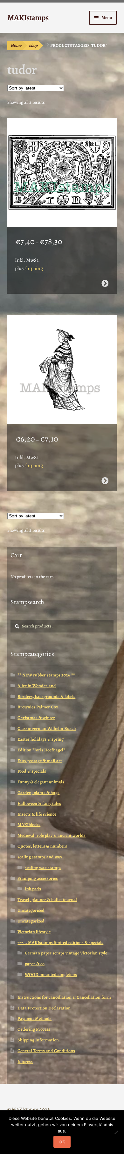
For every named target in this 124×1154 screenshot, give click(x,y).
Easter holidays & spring (40, 739)
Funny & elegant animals (40, 782)
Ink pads (33, 889)
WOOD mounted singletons (51, 975)
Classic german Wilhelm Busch (46, 728)
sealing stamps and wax (39, 857)
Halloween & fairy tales (39, 803)
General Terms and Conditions (46, 1051)
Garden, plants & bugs (38, 793)
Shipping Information (38, 1040)
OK (62, 1142)
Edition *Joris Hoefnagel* (41, 750)
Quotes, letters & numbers (42, 846)
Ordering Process (33, 1029)
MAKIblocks (28, 825)
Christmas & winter (36, 718)
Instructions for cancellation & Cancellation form (64, 997)
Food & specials (31, 771)
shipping (33, 268)
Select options (104, 283)
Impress (25, 1061)
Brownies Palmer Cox (37, 707)
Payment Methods (34, 1018)
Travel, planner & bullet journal (47, 900)
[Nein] (116, 1132)
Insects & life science (36, 814)
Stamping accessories (37, 878)
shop (33, 45)
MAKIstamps (27, 17)
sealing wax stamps (43, 868)
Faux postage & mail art (39, 761)
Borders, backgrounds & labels (46, 697)
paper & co (35, 964)
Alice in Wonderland (36, 686)
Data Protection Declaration (44, 1008)
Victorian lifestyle (34, 932)
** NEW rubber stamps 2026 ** (46, 675)
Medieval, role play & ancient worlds (51, 835)
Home (15, 45)
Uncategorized (31, 921)
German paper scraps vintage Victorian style (66, 953)
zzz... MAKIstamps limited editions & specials (60, 943)
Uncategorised (31, 910)
